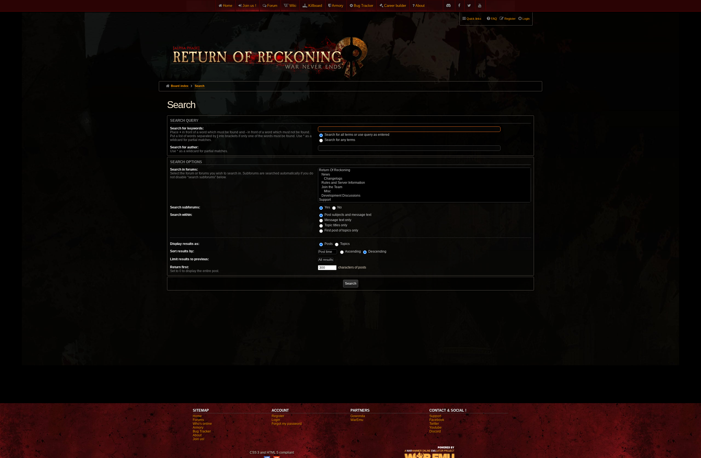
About (420, 6)
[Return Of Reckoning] (424, 170)
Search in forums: (184, 169)
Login (276, 420)
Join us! (198, 439)
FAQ (494, 18)
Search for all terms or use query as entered (356, 135)
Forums (198, 420)
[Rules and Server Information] (424, 183)
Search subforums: (185, 207)
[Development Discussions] (424, 196)
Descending (376, 251)
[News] (424, 175)
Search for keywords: (187, 128)
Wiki (292, 6)
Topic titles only (335, 225)
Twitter (434, 424)
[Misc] (424, 191)
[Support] (424, 200)
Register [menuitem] (510, 18)
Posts (328, 244)
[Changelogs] (424, 179)
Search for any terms (339, 140)
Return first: (179, 267)
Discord (435, 431)
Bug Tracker (363, 6)
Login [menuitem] (526, 18)
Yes (327, 207)
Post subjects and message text (347, 215)
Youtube (435, 427)
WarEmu (356, 420)
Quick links (474, 18)
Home (227, 6)
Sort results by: (182, 251)
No (339, 207)
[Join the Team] (424, 187)
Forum (272, 6)
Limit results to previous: (189, 259)
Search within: (181, 215)
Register (278, 416)
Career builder (395, 6)
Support (435, 416)
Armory (337, 6)
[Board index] (269, 44)
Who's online (202, 424)
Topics (344, 244)
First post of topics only (341, 230)
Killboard (315, 6)
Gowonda (357, 416)
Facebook (436, 420)
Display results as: (184, 244)
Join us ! (249, 6)
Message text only (337, 220)
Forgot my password (287, 424)
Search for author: (184, 147)
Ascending (352, 251)
